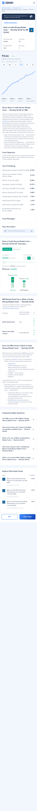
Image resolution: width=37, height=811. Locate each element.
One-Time (16, 249)
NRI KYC (15, 359)
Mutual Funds (17, 8)
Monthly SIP (7, 249)
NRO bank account (16, 400)
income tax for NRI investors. (10, 308)
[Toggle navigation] (34, 3)
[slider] (3, 262)
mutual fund (5, 121)
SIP (9, 517)
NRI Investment (6, 8)
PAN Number (11, 363)
